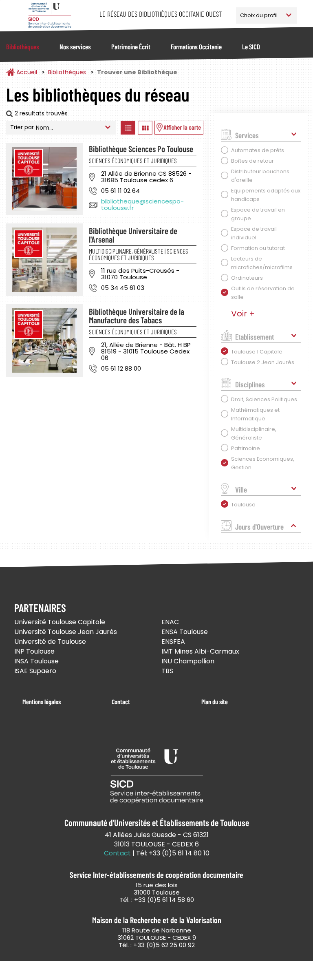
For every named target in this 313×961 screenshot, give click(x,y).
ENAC (170, 622)
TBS (167, 671)
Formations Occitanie (196, 46)
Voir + (243, 313)
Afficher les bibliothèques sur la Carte (178, 128)
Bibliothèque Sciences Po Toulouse (141, 149)
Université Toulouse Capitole (59, 622)
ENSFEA (173, 641)
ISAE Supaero (35, 671)
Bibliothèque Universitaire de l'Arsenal (133, 234)
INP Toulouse (34, 651)
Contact (121, 701)
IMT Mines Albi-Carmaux (200, 651)
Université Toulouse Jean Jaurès (65, 631)
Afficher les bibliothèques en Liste (127, 128)
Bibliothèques (22, 46)
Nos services (75, 46)
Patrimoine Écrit (130, 46)
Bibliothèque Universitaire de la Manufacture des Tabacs (136, 315)
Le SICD (251, 46)
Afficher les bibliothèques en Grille (144, 128)
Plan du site (214, 701)
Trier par (22, 127)
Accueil (26, 72)
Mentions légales (41, 701)
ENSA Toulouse (184, 631)
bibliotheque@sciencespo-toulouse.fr (142, 204)
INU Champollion (187, 661)
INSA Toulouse (36, 661)
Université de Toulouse (50, 641)
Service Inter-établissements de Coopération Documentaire (49, 15)
